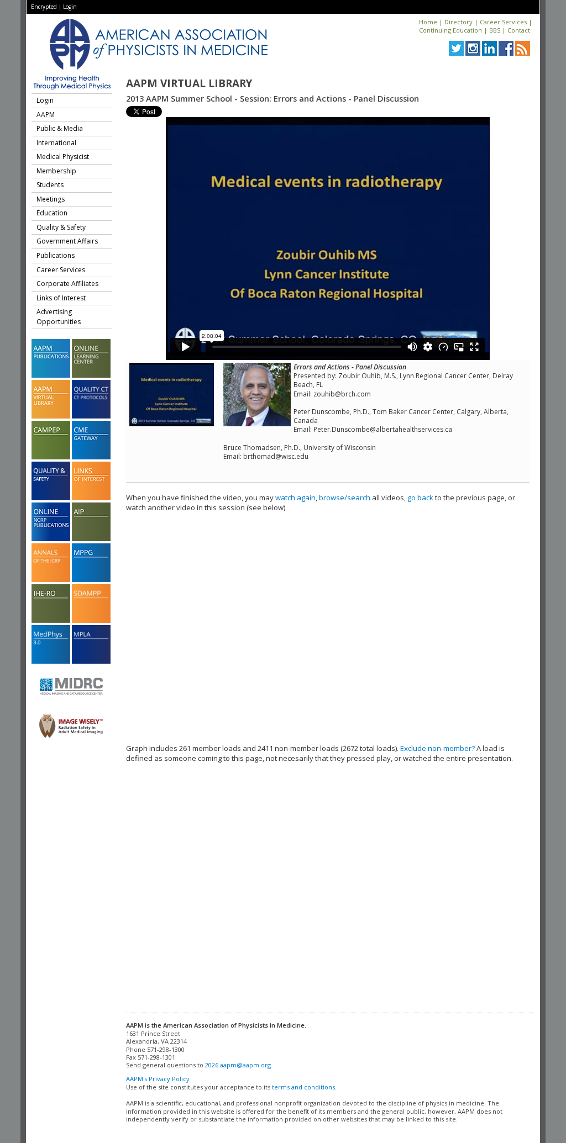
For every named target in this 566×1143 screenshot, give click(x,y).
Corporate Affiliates (67, 283)
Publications (55, 255)
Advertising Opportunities (58, 316)
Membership (56, 171)
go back (420, 497)
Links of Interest (61, 298)
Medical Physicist (62, 156)
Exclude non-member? (437, 748)
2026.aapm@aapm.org (238, 1065)
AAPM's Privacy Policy (158, 1079)
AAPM (45, 114)
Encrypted (44, 6)
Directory (458, 22)
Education (51, 213)
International (56, 142)
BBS (494, 30)
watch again (295, 497)
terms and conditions (303, 1087)
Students (50, 184)
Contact (518, 30)
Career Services (503, 22)
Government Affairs (67, 241)
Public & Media (59, 128)
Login (70, 6)
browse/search (344, 497)
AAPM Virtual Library (189, 83)
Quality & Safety (61, 227)
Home (428, 22)
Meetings (50, 199)
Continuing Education (450, 30)
